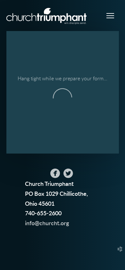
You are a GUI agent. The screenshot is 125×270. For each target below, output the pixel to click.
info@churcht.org (47, 223)
